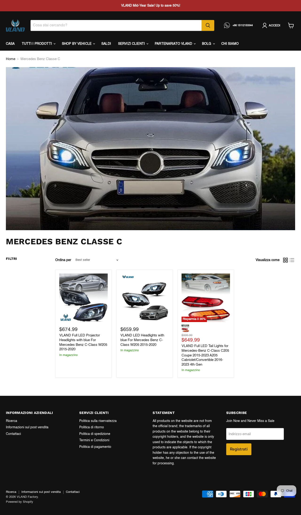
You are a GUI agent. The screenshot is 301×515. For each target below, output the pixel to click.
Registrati (239, 449)
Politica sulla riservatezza (98, 421)
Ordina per (63, 260)
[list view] (292, 260)
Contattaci (13, 434)
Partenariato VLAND (174, 43)
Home (10, 59)
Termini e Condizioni (94, 440)
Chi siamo (230, 43)
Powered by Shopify (19, 501)
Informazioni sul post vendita (27, 427)
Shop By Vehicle (77, 43)
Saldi (106, 43)
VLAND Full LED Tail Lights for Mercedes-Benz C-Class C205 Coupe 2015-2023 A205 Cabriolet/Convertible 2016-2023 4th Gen (205, 355)
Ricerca (11, 421)
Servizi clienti (132, 43)
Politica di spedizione (94, 434)
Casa (10, 43)
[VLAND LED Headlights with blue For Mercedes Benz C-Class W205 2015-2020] (144, 298)
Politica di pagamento (95, 447)
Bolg (207, 43)
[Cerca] (208, 25)
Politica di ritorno (91, 427)
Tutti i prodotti (37, 43)
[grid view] (285, 260)
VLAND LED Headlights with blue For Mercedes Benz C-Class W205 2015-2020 (142, 340)
